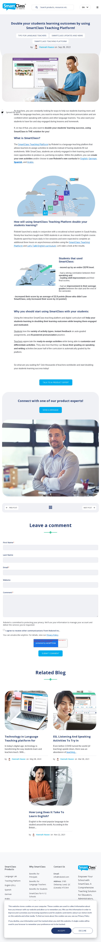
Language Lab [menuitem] (11, 876)
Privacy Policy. (53, 635)
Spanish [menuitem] (8, 889)
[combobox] (53, 7)
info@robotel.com (61, 877)
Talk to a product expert (56, 382)
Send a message (50, 410)
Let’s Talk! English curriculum (41, 245)
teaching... (71, 752)
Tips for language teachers (32, 35)
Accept (61, 931)
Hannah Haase (46, 47)
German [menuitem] (8, 894)
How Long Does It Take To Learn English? (46, 814)
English (84, 158)
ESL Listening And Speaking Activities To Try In (72, 738)
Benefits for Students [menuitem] (38, 889)
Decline (82, 931)
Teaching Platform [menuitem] (13, 881)
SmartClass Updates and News (67, 35)
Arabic (30, 162)
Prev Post (13, 508)
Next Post (88, 508)
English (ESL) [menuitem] (10, 885)
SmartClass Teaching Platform (50, 41)
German (93, 158)
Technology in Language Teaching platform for (21, 738)
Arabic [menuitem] (7, 898)
